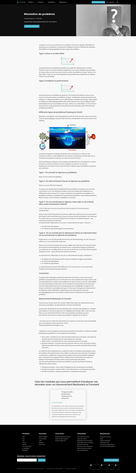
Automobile (42, 439)
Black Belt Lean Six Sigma (85, 440)
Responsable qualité (61, 439)
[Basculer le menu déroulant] (33, 2)
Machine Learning (82, 444)
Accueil (26, 22)
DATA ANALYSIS (26, 446)
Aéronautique (43, 437)
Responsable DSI (60, 440)
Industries (42, 444)
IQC (23, 440)
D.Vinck (51, 118)
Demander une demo (111, 460)
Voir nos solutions (31, 26)
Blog (31, 22)
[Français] (117, 2)
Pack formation (82, 439)
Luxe (40, 440)
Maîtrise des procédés (84, 448)
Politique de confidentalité (54, 468)
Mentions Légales (71, 468)
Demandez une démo (98, 2)
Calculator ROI (104, 442)
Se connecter (110, 2)
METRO (24, 444)
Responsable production (63, 437)
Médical (41, 442)
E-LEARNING (25, 448)
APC (23, 437)
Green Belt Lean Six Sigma (85, 442)
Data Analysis (37, 22)
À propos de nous (105, 437)
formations (45, 292)
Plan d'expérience (82, 450)
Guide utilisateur (105, 440)
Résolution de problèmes (85, 446)
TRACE (24, 442)
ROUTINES (25, 450)
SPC (23, 439)
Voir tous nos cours (83, 437)
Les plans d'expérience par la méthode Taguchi (107, 445)
